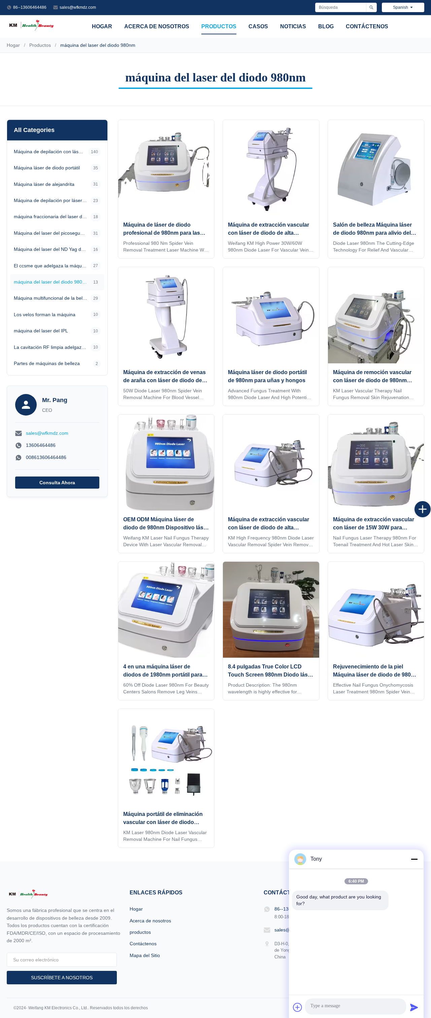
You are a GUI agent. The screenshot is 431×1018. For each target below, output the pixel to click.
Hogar (102, 26)
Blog (326, 26)
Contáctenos (367, 26)
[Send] (414, 1007)
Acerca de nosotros (156, 26)
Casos (258, 26)
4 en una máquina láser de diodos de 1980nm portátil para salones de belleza (162, 675)
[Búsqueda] (371, 7)
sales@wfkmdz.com (78, 7)
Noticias (293, 26)
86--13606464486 (29, 7)
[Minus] (414, 859)
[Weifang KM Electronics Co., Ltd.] (31, 30)
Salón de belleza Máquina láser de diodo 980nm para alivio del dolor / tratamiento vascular (372, 233)
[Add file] (297, 1007)
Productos (40, 45)
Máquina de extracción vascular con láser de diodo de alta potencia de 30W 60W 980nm (268, 233)
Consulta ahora (57, 482)
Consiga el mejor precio (166, 208)
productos (218, 26)
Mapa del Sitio (145, 955)
